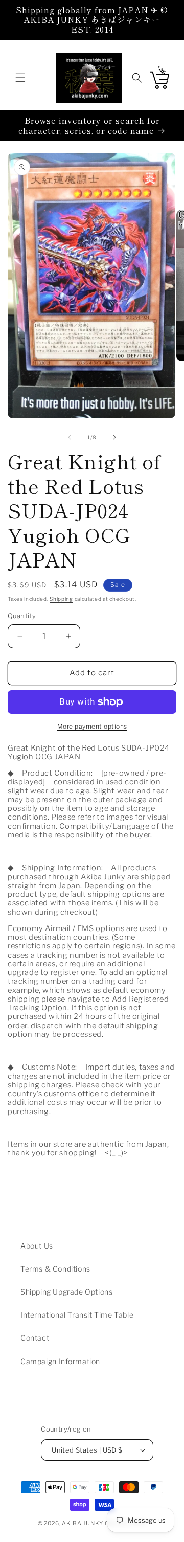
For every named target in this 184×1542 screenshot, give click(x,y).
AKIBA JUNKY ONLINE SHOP (104, 1523)
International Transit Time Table (76, 1314)
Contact (34, 1337)
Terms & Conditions (55, 1268)
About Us (36, 1245)
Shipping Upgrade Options (66, 1291)
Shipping (61, 599)
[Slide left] (69, 437)
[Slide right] (114, 437)
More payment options (92, 726)
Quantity (22, 615)
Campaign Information (60, 1361)
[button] (20, 77)
